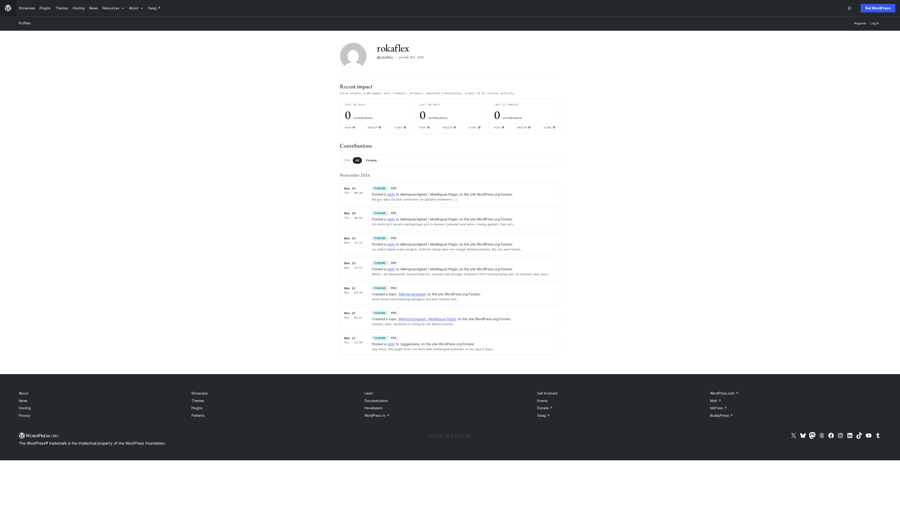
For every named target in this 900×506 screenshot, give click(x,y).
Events (542, 401)
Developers (373, 408)
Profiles (24, 23)
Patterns (198, 415)
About (23, 393)
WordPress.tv (376, 415)
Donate (545, 408)
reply (391, 194)
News (23, 401)
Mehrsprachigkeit (411, 294)
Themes (197, 401)
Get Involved (547, 393)
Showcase (199, 393)
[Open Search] (849, 8)
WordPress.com (724, 393)
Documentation (376, 401)
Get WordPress (878, 8)
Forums (371, 160)
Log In (874, 23)
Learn (368, 393)
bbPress (718, 408)
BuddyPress (721, 415)
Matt (715, 401)
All (357, 160)
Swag (543, 415)
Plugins (196, 408)
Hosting (25, 408)
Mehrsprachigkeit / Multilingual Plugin (427, 319)
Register (860, 23)
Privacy (24, 415)
